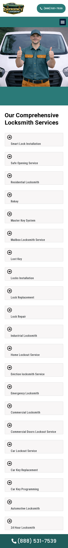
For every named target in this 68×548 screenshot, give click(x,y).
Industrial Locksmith (24, 336)
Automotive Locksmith (25, 508)
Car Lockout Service (24, 451)
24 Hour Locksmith (23, 527)
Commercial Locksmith (25, 412)
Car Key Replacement (24, 470)
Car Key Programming (25, 489)
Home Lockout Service (25, 355)
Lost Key (16, 259)
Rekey (14, 201)
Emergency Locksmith (25, 393)
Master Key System (23, 220)
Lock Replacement (22, 297)
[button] (63, 22)
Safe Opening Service (24, 163)
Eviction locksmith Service (28, 374)
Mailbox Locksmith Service (28, 240)
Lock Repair (18, 316)
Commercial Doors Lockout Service (33, 432)
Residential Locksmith (25, 182)
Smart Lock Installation (26, 144)
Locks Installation (22, 278)
